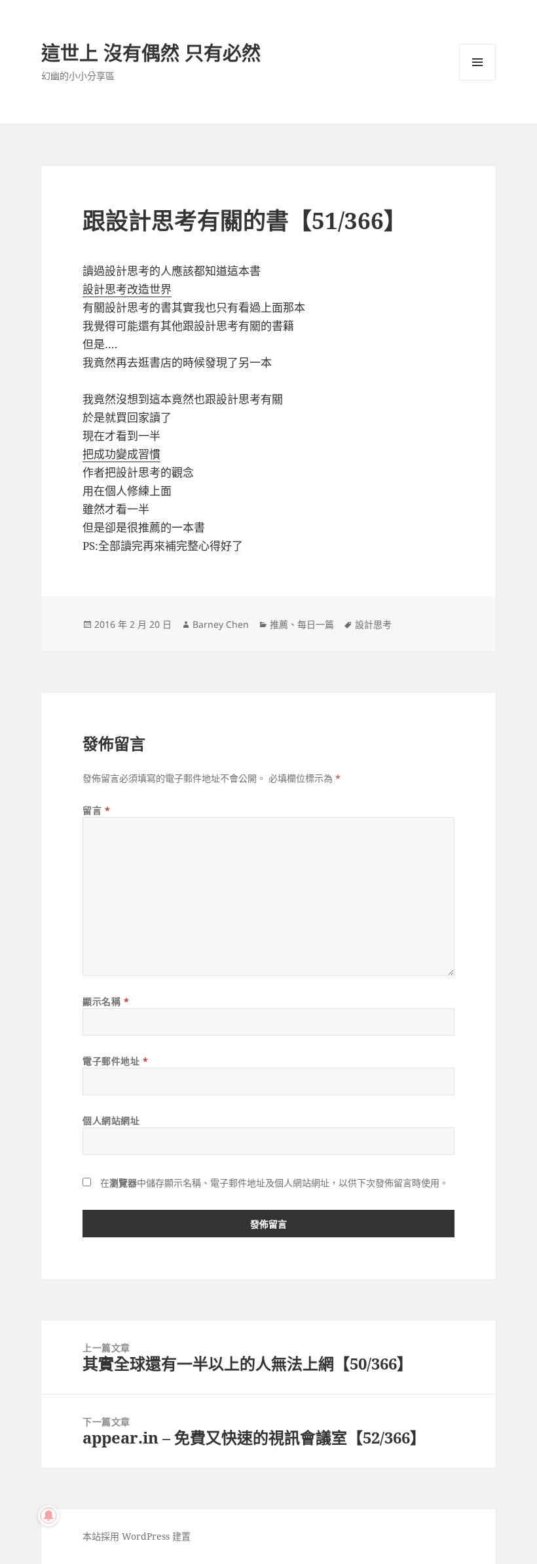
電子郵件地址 (115, 1061)
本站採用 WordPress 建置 (137, 1536)
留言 (96, 810)
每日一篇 (315, 624)
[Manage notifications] (48, 1515)
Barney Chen (221, 624)
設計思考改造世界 (127, 289)
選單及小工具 (477, 62)
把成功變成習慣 (121, 454)
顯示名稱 (106, 1001)
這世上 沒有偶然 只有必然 (151, 52)
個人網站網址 (111, 1120)
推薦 (279, 624)
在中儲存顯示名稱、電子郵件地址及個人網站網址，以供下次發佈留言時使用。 (274, 1182)
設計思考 (373, 624)
